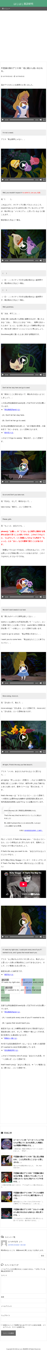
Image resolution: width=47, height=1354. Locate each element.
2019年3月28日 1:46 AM (16, 1245)
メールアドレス (6, 1306)
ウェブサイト (5, 1315)
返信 (42, 1256)
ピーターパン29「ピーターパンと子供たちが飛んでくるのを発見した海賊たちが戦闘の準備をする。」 (28, 1142)
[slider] (22, 119)
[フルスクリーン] (44, 120)
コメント (4, 1275)
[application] (23, 105)
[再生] (3, 120)
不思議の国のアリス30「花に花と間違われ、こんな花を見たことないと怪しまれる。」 (28, 1159)
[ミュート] (41, 120)
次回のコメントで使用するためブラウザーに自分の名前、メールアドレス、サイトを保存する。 (24, 1326)
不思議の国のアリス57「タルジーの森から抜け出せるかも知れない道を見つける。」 (28, 1212)
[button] (23, 105)
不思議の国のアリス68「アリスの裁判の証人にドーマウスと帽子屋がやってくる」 (28, 1195)
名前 (2, 1297)
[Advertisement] (23, 35)
